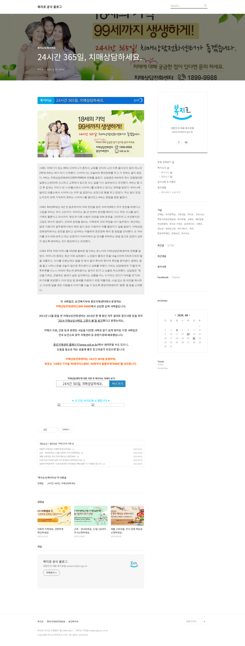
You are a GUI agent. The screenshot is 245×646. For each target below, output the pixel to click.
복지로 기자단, (176, 223)
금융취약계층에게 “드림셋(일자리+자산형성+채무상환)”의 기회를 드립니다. (70, 463)
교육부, (191, 219)
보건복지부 (73, 621)
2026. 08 (182, 315)
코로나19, (200, 214)
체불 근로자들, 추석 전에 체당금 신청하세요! (57, 456)
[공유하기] (50, 429)
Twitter (176, 277)
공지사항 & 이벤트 (167, 181)
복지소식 (43, 443)
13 (188, 333)
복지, (192, 228)
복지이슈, (186, 233)
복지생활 (162, 187)
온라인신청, (171, 228)
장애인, (161, 214)
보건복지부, (189, 223)
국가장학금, (171, 214)
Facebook (163, 277)
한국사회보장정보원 (56, 621)
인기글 (170, 245)
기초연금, (182, 214)
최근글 (161, 245)
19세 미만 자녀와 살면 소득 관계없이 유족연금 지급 (60, 460)
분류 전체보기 (165, 162)
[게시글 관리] (54, 429)
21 (194, 338)
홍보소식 (165, 176)
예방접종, (200, 219)
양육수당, (176, 233)
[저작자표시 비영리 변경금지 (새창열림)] (76, 429)
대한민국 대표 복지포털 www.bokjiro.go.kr (65, 566)
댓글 (40, 546)
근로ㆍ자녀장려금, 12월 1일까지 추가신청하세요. (59, 452)
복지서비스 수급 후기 (170, 192)
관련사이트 (191, 621)
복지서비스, (183, 228)
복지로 (41, 621)
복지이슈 (53, 443)
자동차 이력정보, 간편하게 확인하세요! (55, 449)
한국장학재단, (164, 233)
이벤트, (199, 223)
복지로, (191, 214)
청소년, (161, 228)
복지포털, (182, 219)
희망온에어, (163, 223)
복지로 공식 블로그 (50, 7)
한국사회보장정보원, (167, 219)
